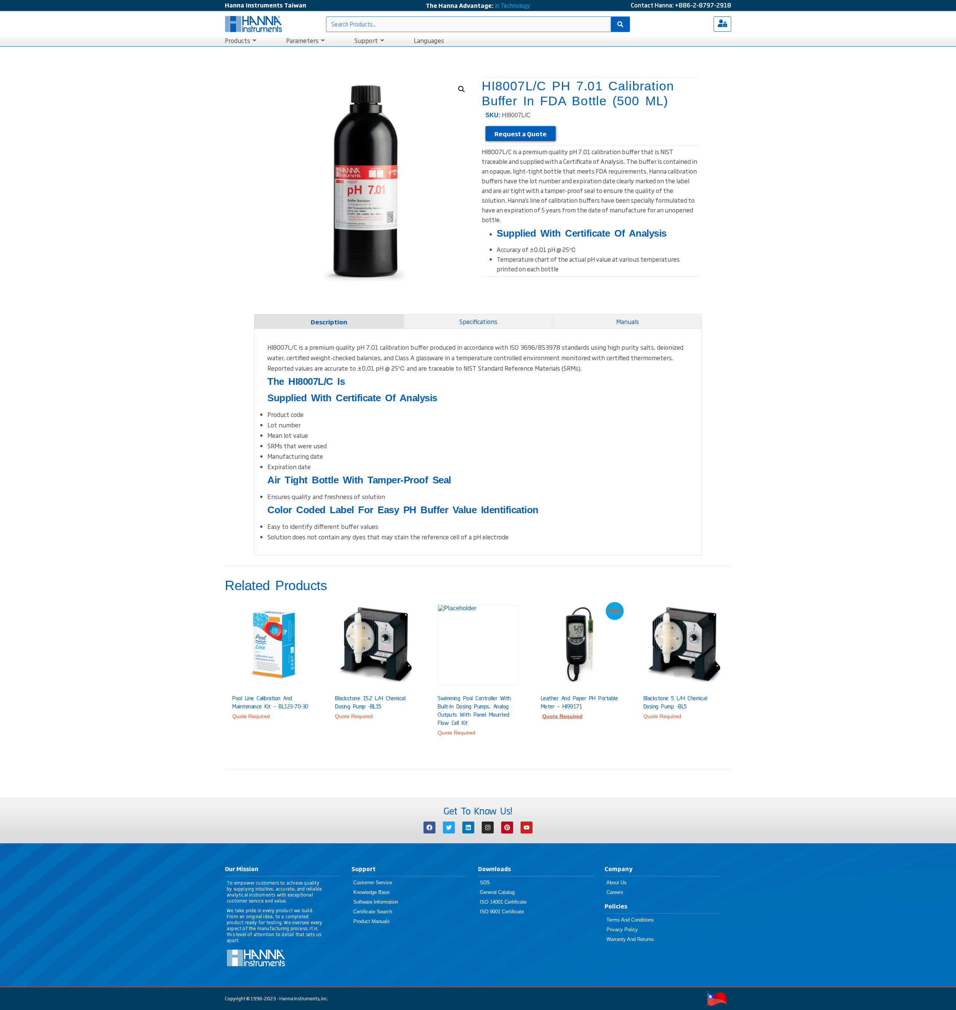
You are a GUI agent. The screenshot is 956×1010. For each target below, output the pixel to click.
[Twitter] (449, 827)
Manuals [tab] (627, 321)
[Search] (620, 24)
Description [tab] (329, 322)
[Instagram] (488, 827)
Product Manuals (371, 921)
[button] (461, 89)
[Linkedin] (468, 827)
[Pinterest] (507, 827)
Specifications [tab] (478, 321)
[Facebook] (429, 827)
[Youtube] (527, 827)
